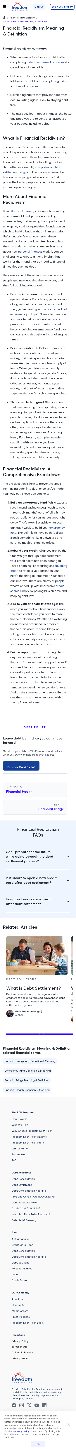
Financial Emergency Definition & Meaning (30, 1061)
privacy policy (21, 1431)
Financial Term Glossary (22, 17)
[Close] (69, 1425)
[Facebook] (14, 1405)
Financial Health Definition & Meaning (27, 1090)
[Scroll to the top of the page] (28, 1378)
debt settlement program (46, 62)
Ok (38, 1444)
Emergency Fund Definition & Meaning (27, 1070)
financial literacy (22, 211)
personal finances (30, 252)
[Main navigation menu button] (4, 6)
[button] (39, 7)
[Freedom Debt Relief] (18, 1378)
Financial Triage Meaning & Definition (26, 1080)
